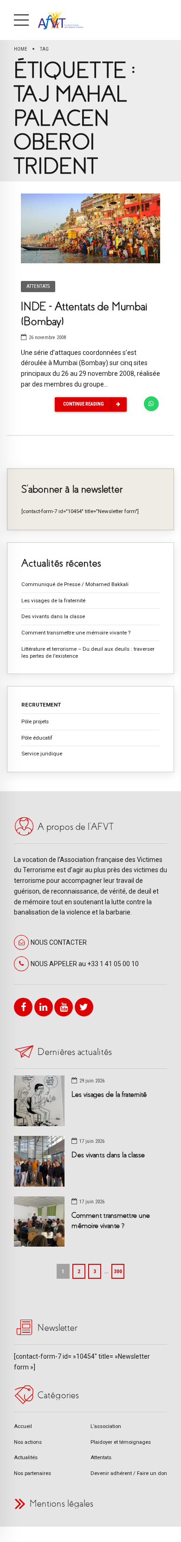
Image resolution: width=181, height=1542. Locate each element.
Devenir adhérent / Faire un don (128, 1473)
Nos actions (28, 1442)
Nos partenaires (32, 1473)
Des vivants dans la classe (53, 616)
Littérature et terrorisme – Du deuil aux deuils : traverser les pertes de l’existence (88, 652)
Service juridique (41, 753)
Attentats (38, 286)
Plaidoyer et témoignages (120, 1442)
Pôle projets (35, 721)
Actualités (26, 1457)
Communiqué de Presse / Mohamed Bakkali (75, 584)
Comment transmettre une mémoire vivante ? (75, 632)
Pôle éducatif (36, 737)
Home (20, 49)
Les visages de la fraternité (53, 600)
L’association (105, 1426)
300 (118, 1271)
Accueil (23, 1426)
